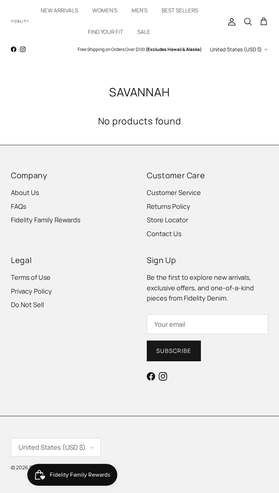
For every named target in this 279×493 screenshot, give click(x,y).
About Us (25, 192)
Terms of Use (30, 277)
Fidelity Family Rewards (45, 219)
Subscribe (173, 351)
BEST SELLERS (180, 10)
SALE (143, 32)
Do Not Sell (27, 304)
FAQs (18, 206)
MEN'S (139, 10)
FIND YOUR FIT (105, 32)
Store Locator (167, 219)
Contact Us (164, 233)
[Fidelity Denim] (20, 21)
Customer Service (174, 192)
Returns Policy (168, 206)
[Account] (230, 21)
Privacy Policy (31, 291)
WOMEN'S (104, 10)
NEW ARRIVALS (59, 10)
